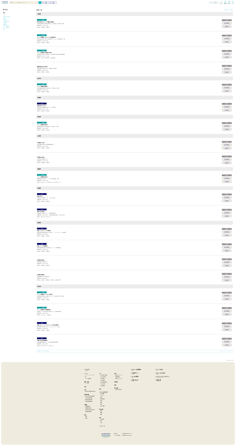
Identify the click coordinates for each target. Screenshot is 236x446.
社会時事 (102, 393)
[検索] (40, 2)
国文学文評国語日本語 (90, 391)
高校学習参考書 (88, 399)
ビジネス (102, 395)
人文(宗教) (102, 380)
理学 (101, 421)
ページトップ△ (230, 360)
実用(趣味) (117, 377)
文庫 (85, 386)
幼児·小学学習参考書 (90, 396)
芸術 (85, 415)
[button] (52, 2)
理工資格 (102, 419)
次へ (231, 351)
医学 (101, 410)
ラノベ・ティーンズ (89, 375)
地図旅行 (116, 382)
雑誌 (115, 385)
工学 (101, 422)
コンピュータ (102, 426)
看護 (101, 412)
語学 (100, 389)
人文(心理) (102, 384)
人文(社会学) (103, 377)
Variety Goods (118, 389)
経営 (101, 397)
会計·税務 (102, 406)
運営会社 (115, 433)
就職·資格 (102, 399)
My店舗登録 (226, 23)
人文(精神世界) (103, 382)
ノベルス (87, 383)
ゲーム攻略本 (88, 378)
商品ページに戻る (229, 9)
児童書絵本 (87, 406)
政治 (101, 402)
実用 (115, 373)
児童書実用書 (88, 411)
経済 (101, 404)
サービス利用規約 (117, 435)
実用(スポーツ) (118, 375)
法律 (101, 400)
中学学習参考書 (88, 398)
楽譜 (86, 418)
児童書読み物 (88, 408)
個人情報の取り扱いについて (127, 433)
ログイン (210, 3)
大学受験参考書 (88, 401)
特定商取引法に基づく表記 (127, 435)
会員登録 (215, 3)
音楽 (86, 416)
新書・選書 (86, 382)
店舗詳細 (227, 26)
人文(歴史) (102, 378)
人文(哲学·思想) (103, 375)
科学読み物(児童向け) (90, 409)
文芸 (85, 389)
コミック (86, 373)
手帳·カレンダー (119, 378)
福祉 (101, 414)
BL (85, 377)
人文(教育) (102, 385)
